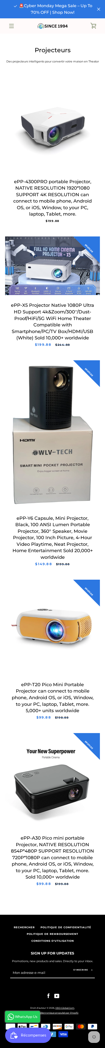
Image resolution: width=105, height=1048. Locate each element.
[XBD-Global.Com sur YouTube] (56, 996)
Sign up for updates (52, 953)
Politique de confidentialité (66, 927)
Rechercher (24, 927)
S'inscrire (80, 970)
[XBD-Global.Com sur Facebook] (48, 996)
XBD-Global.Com (64, 1007)
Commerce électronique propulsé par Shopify (52, 1012)
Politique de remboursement (52, 934)
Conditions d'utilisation (52, 940)
